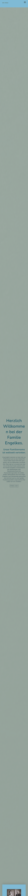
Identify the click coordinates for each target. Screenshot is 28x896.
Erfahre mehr (14, 486)
